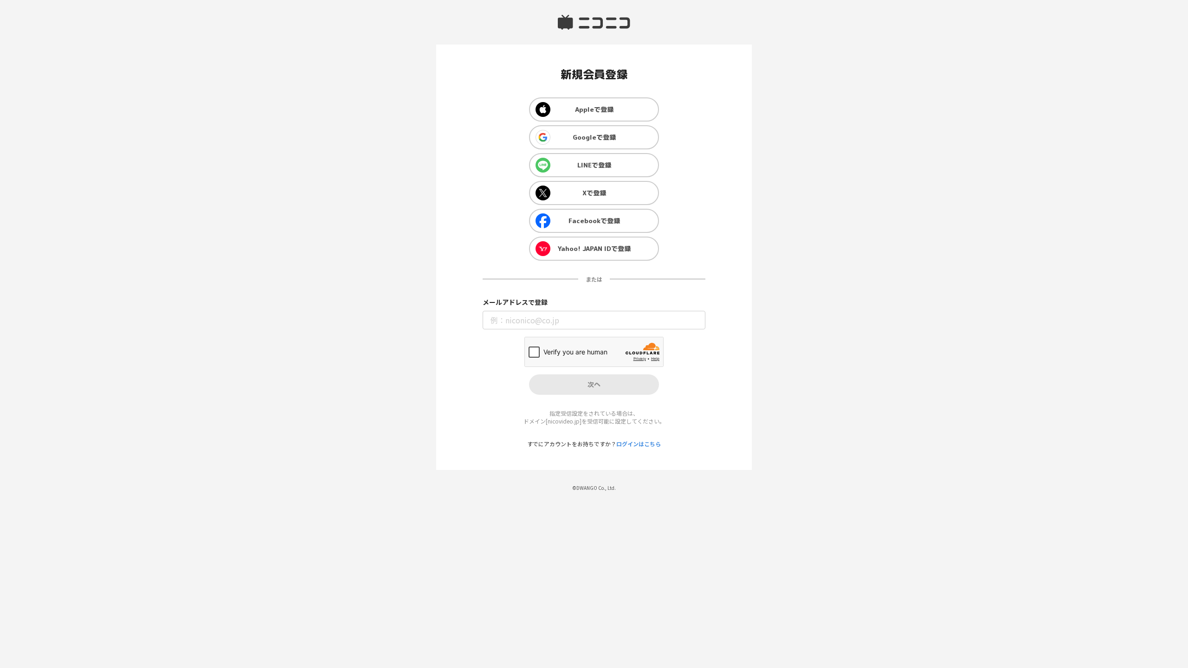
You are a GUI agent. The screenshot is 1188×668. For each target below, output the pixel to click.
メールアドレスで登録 (515, 302)
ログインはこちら (638, 444)
